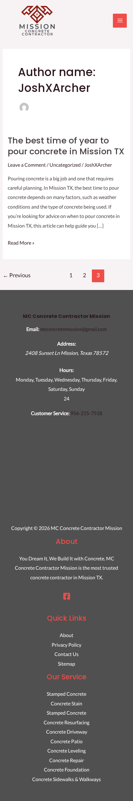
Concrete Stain (66, 703)
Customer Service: (50, 413)
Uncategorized (65, 165)
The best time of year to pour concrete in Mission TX (66, 146)
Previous (17, 275)
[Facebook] (67, 596)
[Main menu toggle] (120, 21)
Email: (32, 329)
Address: (66, 343)
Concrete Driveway (66, 732)
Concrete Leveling (66, 750)
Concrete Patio (66, 741)
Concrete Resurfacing (66, 722)
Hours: (66, 370)
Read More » (21, 242)
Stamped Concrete (66, 694)
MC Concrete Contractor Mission (66, 316)
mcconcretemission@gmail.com (73, 329)
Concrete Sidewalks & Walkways (66, 779)
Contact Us (66, 654)
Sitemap (66, 664)
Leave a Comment (27, 165)
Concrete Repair (66, 760)
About (66, 635)
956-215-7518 (86, 413)
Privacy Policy (66, 645)
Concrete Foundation (66, 769)
